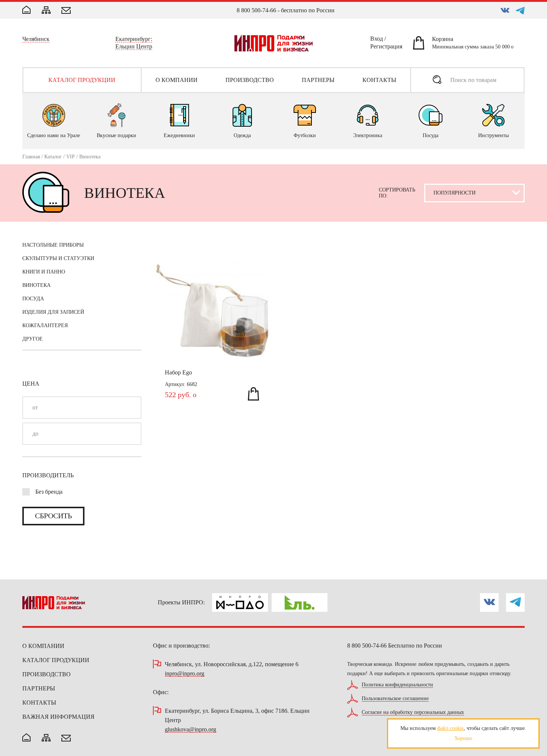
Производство (46, 674)
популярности (455, 210)
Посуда (33, 298)
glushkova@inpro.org (190, 730)
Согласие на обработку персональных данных (413, 712)
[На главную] (26, 738)
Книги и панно (43, 272)
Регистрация (386, 48)
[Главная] (26, 10)
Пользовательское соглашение (395, 698)
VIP (70, 156)
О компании (43, 646)
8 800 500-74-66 (256, 10)
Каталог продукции (55, 660)
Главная (31, 156)
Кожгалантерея (45, 325)
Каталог (53, 156)
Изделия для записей (53, 312)
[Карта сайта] (46, 10)
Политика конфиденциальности (397, 684)
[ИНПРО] (273, 43)
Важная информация (58, 717)
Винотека (36, 285)
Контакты (39, 702)
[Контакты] (66, 11)
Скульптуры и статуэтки (58, 258)
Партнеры (38, 688)
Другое (32, 339)
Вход (376, 40)
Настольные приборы (53, 245)
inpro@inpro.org (184, 674)
